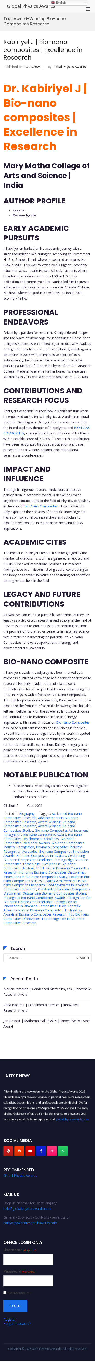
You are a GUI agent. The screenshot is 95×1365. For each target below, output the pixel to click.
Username (20, 1249)
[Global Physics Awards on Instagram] (52, 1151)
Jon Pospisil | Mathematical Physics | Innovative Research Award (47, 1023)
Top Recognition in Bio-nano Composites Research (43, 920)
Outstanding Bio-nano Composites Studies (54, 893)
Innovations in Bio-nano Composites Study (35, 876)
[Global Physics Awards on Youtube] (30, 1151)
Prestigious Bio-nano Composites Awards (34, 897)
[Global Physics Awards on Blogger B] (19, 1151)
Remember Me (19, 1292)
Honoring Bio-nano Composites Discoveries (52, 872)
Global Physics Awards (31, 6)
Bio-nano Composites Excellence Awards (38, 841)
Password (19, 1271)
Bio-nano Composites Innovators (41, 855)
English (60, 2)
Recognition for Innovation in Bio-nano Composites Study (40, 904)
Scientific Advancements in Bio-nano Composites (42, 908)
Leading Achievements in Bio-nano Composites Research (45, 883)
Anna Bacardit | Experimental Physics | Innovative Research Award (41, 1008)
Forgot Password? (17, 1323)
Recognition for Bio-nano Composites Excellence (47, 899)
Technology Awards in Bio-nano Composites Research (42, 912)
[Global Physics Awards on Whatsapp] (63, 1151)
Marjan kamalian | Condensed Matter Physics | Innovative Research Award (47, 992)
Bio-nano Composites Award (44, 834)
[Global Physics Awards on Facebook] (41, 1151)
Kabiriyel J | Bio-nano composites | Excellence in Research (43, 50)
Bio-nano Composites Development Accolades (42, 836)
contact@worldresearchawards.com (30, 1223)
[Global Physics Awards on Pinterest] (8, 1151)
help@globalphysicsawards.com (27, 1208)
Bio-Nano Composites (41, 506)
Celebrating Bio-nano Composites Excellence (44, 857)
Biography (26, 813)
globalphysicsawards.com (72, 1118)
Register (9, 1319)
